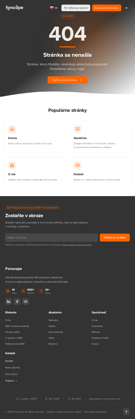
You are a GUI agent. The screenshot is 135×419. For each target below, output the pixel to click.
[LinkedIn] (8, 301)
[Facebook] (17, 301)
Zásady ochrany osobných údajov (77, 244)
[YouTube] (25, 301)
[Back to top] (126, 411)
